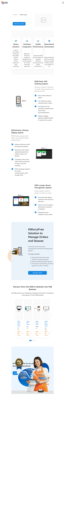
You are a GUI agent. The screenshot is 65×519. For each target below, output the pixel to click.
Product (15, 14)
